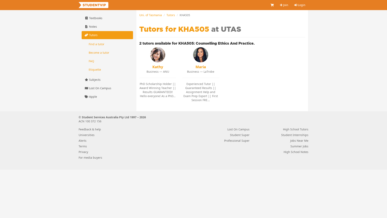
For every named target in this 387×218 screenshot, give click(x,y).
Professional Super (237, 141)
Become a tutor (99, 53)
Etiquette (95, 69)
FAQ (91, 61)
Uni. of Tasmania (150, 15)
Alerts (82, 141)
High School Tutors (295, 129)
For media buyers (90, 157)
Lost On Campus (99, 88)
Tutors (170, 15)
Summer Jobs (299, 146)
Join (285, 5)
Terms (83, 146)
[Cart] (272, 5)
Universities (87, 135)
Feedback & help (90, 129)
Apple (92, 97)
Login (301, 5)
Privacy (83, 152)
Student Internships (294, 135)
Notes (92, 26)
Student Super (240, 135)
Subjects (94, 80)
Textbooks (95, 18)
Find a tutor (96, 44)
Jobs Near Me (299, 141)
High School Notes (296, 152)
